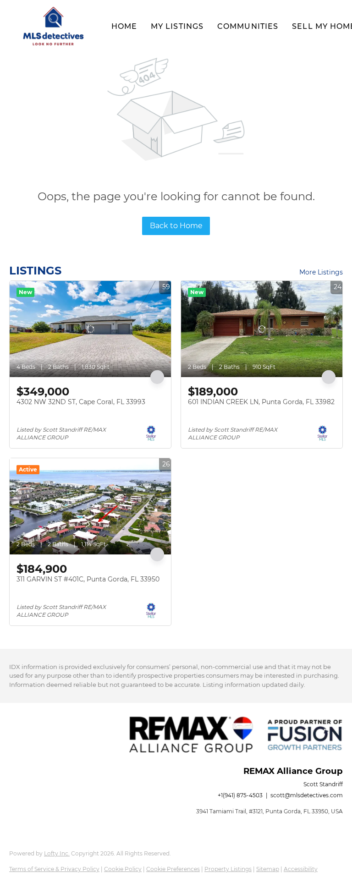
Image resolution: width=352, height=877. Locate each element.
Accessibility (301, 869)
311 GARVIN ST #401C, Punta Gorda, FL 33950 (88, 579)
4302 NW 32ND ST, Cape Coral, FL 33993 (80, 402)
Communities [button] (247, 26)
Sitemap (267, 869)
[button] (53, 26)
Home (124, 26)
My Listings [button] (177, 26)
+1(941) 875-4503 (240, 795)
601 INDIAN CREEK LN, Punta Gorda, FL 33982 (261, 402)
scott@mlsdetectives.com (306, 795)
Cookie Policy (123, 869)
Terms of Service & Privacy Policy (54, 869)
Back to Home (176, 225)
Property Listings (228, 869)
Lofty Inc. (57, 853)
